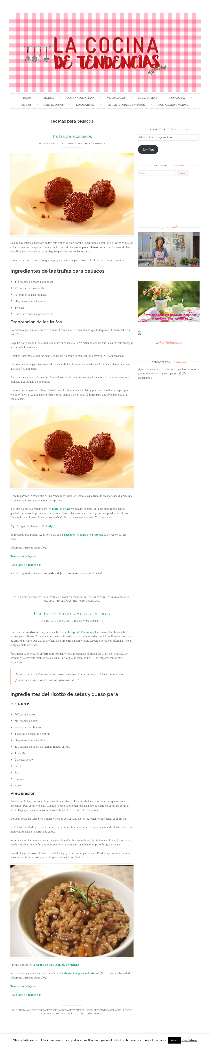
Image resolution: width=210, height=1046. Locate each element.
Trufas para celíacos (72, 136)
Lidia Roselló (50, 143)
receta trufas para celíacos (111, 597)
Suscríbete (148, 149)
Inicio (27, 97)
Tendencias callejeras (23, 556)
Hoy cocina (177, 97)
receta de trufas (81, 597)
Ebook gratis (85, 104)
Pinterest (97, 534)
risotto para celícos (92, 1013)
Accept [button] (174, 1040)
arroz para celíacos (79, 1010)
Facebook (69, 534)
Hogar (26, 104)
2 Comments (95, 621)
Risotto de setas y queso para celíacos (72, 613)
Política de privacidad (173, 104)
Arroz (48, 1010)
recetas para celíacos (58, 601)
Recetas (48, 97)
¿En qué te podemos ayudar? (126, 104)
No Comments (96, 143)
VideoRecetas (116, 97)
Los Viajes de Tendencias (25, 564)
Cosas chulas (147, 97)
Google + (82, 534)
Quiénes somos (53, 104)
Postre (51, 597)
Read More (189, 1040)
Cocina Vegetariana (81, 97)
